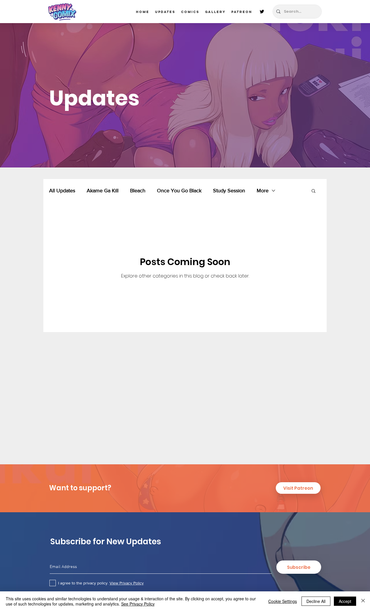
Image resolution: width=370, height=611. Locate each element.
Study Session (229, 190)
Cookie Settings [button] (282, 601)
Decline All (315, 601)
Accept (345, 601)
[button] (313, 191)
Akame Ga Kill (103, 190)
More (263, 190)
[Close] (363, 601)
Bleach (137, 190)
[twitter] (262, 11)
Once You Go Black (179, 190)
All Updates (62, 190)
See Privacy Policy (138, 604)
